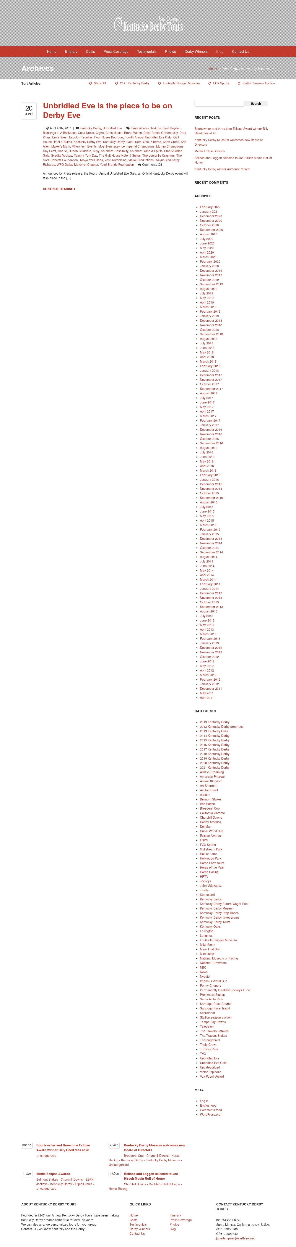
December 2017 (211, 375)
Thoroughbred (210, 1040)
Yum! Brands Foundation (117, 164)
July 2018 (206, 343)
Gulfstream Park (211, 849)
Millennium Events (84, 146)
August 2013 (208, 611)
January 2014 (209, 588)
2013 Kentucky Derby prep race (222, 726)
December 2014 (211, 538)
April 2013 (207, 629)
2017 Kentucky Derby (214, 749)
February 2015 (210, 529)
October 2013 (209, 602)
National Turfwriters (213, 963)
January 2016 (209, 479)
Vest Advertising (116, 160)
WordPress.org (210, 1114)
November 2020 (211, 220)
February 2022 (210, 207)
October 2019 (209, 279)
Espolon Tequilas (81, 137)
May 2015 (207, 516)
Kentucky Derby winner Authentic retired (222, 169)
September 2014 (211, 552)
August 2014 (208, 556)
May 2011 (207, 693)
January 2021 (209, 211)
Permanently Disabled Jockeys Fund (225, 990)
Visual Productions (141, 160)
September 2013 (211, 606)
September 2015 (211, 497)
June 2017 (207, 402)
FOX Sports (221, 83)
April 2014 (207, 575)
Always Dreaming (212, 772)
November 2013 (211, 597)
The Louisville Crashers (158, 155)
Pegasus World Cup (213, 981)
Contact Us (240, 51)
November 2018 (211, 325)
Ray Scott (49, 151)
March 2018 (208, 361)
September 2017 (211, 388)
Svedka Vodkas (61, 155)
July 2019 (206, 293)
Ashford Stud (209, 790)
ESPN (204, 840)
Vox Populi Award (212, 1076)
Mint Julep (207, 953)
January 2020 (209, 266)
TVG (203, 1053)
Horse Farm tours (212, 863)
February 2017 (210, 420)
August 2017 (208, 393)
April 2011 (207, 697)
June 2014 (207, 566)
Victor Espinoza (210, 1072)
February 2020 (210, 261)
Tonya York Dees (91, 160)
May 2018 (207, 352)
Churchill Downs (211, 817)
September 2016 (211, 443)
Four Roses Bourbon (108, 137)
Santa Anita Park (211, 999)
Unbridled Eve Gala (213, 1063)
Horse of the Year (212, 867)
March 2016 (208, 470)
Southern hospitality (114, 151)
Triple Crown (208, 1044)
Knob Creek (171, 142)
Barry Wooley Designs (145, 128)
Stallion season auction (258, 83)
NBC (203, 967)
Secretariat (207, 1013)
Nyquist (205, 976)
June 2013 (207, 620)
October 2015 (209, 493)
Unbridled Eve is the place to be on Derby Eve (107, 110)
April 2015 (207, 520)
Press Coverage (116, 51)
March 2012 (208, 675)
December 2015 (211, 484)
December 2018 (211, 320)
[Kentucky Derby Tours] (148, 25)
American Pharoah (213, 776)
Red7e (62, 151)
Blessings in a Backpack (59, 132)
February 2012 (210, 679)
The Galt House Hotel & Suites (120, 155)
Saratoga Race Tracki (215, 1008)
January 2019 (209, 316)
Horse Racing (209, 872)
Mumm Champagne (170, 146)
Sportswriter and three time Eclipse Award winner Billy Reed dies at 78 (63, 1147)
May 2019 (207, 298)
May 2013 (207, 625)
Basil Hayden (172, 128)
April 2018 (207, 357)
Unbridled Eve (112, 128)
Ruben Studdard (80, 151)
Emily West (59, 137)
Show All (100, 83)
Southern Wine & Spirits (146, 151)
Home (51, 51)
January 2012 (209, 684)
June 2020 (207, 243)
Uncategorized (210, 1067)
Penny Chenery (210, 985)
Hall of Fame (209, 854)
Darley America (210, 822)
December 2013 (211, 593)
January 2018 (209, 370)
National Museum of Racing (219, 958)
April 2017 (207, 411)
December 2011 (211, 688)
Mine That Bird (210, 949)
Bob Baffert (207, 804)
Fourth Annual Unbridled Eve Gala (148, 137)
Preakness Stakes (212, 994)
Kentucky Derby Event (118, 142)
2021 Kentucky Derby (135, 83)
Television (207, 1026)
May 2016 (207, 461)
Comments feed (211, 1110)
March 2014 (208, 579)
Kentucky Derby (90, 128)
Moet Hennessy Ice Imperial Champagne (126, 146)
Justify (204, 890)
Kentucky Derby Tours (215, 922)
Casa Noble (86, 132)
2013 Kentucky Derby (214, 722)
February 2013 (210, 638)
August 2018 (208, 338)
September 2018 (211, 334)
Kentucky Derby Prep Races (219, 913)
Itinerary (71, 51)
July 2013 (206, 616)
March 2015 (208, 525)
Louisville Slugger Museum (181, 83)
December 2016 (211, 429)
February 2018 (210, 366)
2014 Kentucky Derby (214, 735)
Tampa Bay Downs (213, 1022)
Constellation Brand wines (124, 132)
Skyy (96, 151)
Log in (204, 1101)
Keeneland (207, 894)
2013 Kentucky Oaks (214, 731)
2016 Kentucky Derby (214, 744)
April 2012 (207, 670)
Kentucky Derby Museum (217, 908)
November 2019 (211, 275)
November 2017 (211, 379)
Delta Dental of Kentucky (160, 132)
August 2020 (208, 234)
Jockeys (205, 881)
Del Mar (205, 826)
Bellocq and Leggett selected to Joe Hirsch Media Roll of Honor (151, 1176)
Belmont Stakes (210, 799)
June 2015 (207, 511)
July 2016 (206, 452)
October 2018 (209, 329)
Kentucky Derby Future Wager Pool (224, 904)
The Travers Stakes (213, 1035)
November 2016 (211, 434)
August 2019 (208, 288)
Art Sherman (208, 785)
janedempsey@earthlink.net (235, 1238)
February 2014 (210, 584)
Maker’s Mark (60, 146)
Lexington (206, 931)
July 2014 (206, 561)
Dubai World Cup (211, 831)
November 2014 (211, 543)
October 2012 (209, 656)
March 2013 (208, 634)
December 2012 (211, 647)
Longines (206, 935)
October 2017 (209, 384)
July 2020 (206, 238)
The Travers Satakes (214, 1031)
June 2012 (207, 661)
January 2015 (209, 534)
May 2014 (207, 570)
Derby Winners (196, 51)
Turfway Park (209, 1049)
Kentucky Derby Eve (87, 142)
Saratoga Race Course (215, 1003)
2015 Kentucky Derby (214, 740)
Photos (170, 51)
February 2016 (210, 475)
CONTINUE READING (58, 189)
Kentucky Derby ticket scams (219, 917)
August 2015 (208, 502)
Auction (205, 794)
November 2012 (211, 652)
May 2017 (207, 407)
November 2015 (211, 488)
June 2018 (207, 347)
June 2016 (207, 457)
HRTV (204, 876)
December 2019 (211, 270)
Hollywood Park (210, 858)
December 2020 (211, 216)
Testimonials (146, 51)
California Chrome (212, 813)
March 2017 (208, 416)
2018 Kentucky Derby (214, 754)
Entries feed (208, 1105)
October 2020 (209, 225)
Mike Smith (207, 944)
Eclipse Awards (210, 835)
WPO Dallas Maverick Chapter (77, 164)
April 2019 (207, 302)
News (204, 972)
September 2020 (211, 229)
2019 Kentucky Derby (214, 758)
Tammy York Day (85, 155)
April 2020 (207, 252)
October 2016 (209, 438)
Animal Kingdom (211, 781)
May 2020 (207, 248)
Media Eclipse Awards (210, 151)
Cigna (100, 132)
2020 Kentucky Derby (214, 763)
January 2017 (209, 425)
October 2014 (209, 547)
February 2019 (210, 311)
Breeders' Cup (210, 808)
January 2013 (209, 643)
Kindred (156, 142)
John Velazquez (211, 885)
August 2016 (208, 447)
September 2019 (211, 284)
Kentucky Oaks (210, 926)
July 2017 (206, 397)
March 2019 (208, 307)
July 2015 (206, 507)
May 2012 (207, 666)
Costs (90, 51)
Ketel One (142, 142)
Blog (219, 51)
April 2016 (207, 466)
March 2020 (208, 257)
